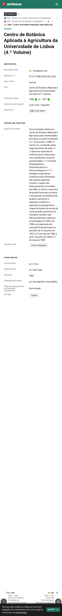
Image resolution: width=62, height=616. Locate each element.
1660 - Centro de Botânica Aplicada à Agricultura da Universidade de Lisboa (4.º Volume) (29, 25)
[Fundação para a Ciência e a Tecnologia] (12, 5)
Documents (10, 14)
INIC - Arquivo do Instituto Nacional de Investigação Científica (29, 18)
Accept (51, 609)
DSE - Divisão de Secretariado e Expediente (25, 21)
